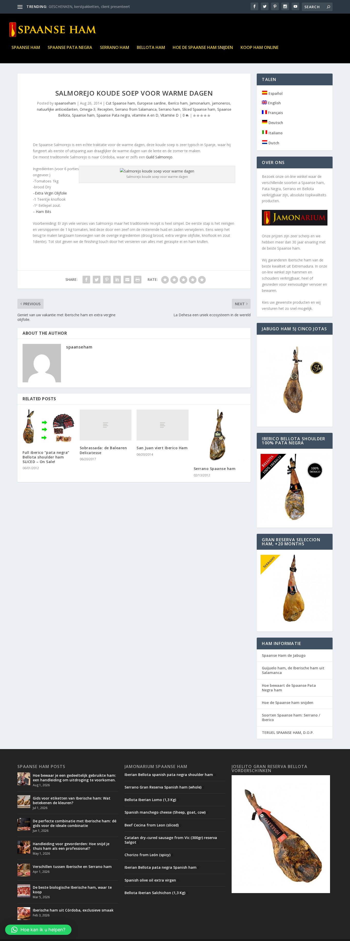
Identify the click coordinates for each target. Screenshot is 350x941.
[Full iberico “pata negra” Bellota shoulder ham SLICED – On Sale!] (49, 427)
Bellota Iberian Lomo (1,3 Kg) (150, 799)
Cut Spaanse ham (120, 103)
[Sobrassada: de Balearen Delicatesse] (106, 425)
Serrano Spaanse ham (215, 468)
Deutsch (275, 122)
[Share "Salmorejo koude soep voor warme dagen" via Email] (127, 279)
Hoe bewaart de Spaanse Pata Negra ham (289, 687)
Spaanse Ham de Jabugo (284, 655)
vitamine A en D (145, 115)
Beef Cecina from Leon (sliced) (152, 825)
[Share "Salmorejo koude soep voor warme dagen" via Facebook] (86, 279)
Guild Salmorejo (158, 157)
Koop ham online (260, 47)
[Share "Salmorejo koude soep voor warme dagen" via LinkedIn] (117, 279)
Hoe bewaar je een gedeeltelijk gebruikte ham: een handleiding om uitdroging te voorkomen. (74, 777)
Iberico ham (178, 103)
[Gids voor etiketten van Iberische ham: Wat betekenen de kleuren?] (23, 801)
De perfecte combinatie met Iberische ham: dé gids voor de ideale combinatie (74, 823)
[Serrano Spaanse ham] (220, 436)
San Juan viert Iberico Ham (162, 447)
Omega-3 (87, 109)
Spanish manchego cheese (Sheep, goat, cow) (165, 812)
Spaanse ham (26, 47)
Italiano (275, 132)
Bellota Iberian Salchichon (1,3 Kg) (155, 892)
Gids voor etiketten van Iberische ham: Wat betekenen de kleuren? (71, 800)
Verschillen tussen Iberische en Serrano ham (72, 866)
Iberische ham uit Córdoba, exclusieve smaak (73, 910)
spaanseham (65, 103)
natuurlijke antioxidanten (57, 109)
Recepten (105, 109)
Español (275, 93)
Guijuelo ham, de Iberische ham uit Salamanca (293, 670)
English (274, 102)
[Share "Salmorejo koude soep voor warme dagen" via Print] (137, 279)
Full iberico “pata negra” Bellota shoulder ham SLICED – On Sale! (46, 457)
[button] (38, 930)
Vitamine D (169, 115)
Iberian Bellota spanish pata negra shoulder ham (169, 774)
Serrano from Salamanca (136, 109)
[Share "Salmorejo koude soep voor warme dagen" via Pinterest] (107, 279)
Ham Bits (43, 211)
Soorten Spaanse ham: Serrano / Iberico (291, 717)
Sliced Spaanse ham (198, 109)
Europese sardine (151, 103)
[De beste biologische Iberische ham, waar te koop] (23, 890)
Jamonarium (200, 103)
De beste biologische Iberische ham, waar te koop (72, 889)
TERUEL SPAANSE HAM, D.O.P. (288, 732)
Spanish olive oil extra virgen (150, 880)
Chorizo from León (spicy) (147, 854)
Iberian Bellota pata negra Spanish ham (161, 867)
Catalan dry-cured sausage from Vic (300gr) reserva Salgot (171, 840)
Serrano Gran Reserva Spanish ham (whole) (163, 787)
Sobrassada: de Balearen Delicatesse (103, 450)
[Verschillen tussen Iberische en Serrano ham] (23, 870)
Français (275, 112)
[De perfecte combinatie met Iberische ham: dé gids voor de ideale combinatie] (23, 824)
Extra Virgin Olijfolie (51, 193)
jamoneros (221, 103)
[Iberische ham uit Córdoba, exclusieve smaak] (23, 913)
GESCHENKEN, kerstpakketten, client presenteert (89, 6)
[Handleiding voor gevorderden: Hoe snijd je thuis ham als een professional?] (23, 847)
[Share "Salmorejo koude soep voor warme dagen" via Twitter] (96, 279)
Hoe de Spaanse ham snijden (203, 47)
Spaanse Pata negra (70, 47)
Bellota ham (151, 47)
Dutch (273, 142)
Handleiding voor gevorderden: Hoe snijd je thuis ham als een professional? (71, 846)
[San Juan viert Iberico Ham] (163, 425)
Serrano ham (114, 47)
